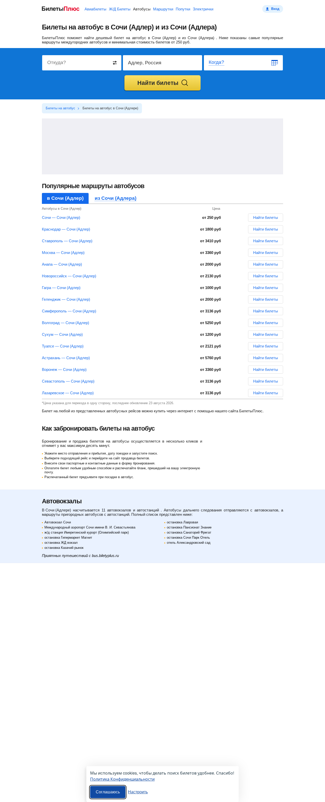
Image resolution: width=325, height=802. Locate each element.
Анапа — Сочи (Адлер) (62, 264)
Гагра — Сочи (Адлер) (61, 287)
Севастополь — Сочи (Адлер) (68, 381)
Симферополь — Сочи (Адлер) (69, 311)
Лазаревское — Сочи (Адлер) (68, 393)
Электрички (203, 9)
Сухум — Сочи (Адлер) (62, 334)
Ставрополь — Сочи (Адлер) (67, 241)
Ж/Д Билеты (120, 9)
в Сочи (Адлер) (65, 198)
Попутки (183, 9)
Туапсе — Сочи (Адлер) (63, 346)
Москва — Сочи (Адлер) (63, 252)
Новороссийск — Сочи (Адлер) (69, 276)
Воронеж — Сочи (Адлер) (64, 369)
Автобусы (142, 9)
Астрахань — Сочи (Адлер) (66, 358)
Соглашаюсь (108, 792)
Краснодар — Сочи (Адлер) (66, 229)
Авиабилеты (95, 9)
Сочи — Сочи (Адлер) (61, 217)
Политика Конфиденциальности (122, 779)
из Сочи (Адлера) (115, 198)
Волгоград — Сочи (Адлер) (65, 323)
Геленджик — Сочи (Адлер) (66, 299)
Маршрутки (163, 9)
